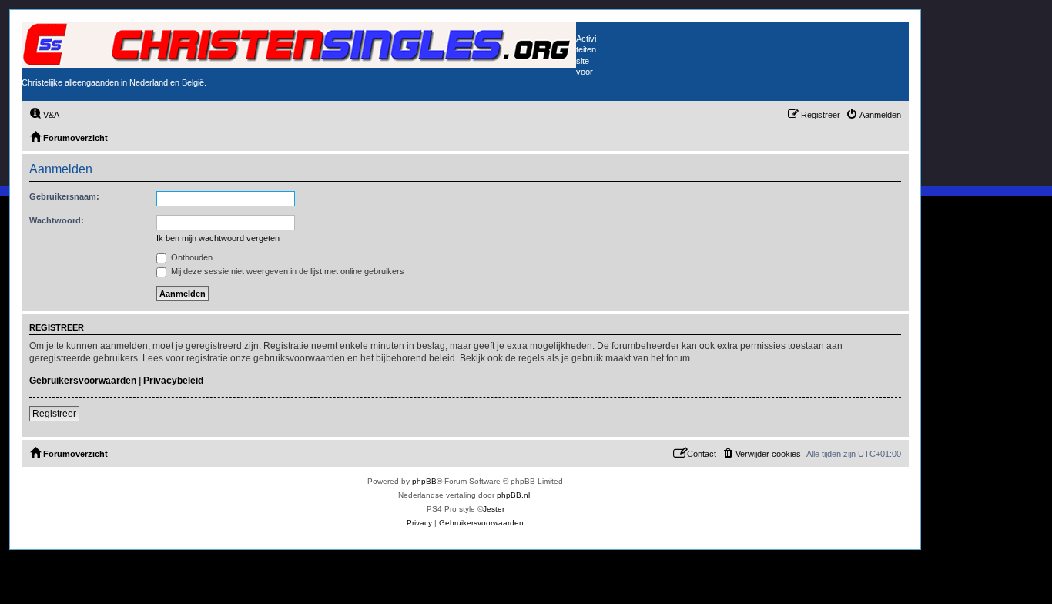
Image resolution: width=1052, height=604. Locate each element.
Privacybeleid (173, 380)
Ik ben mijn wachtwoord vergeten (218, 238)
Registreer (54, 413)
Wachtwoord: (56, 220)
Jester (493, 509)
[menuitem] (44, 115)
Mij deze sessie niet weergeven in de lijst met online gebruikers (286, 271)
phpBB (424, 481)
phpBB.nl (513, 495)
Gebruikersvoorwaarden (82, 380)
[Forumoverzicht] (299, 45)
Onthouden (191, 257)
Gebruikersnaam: (64, 196)
